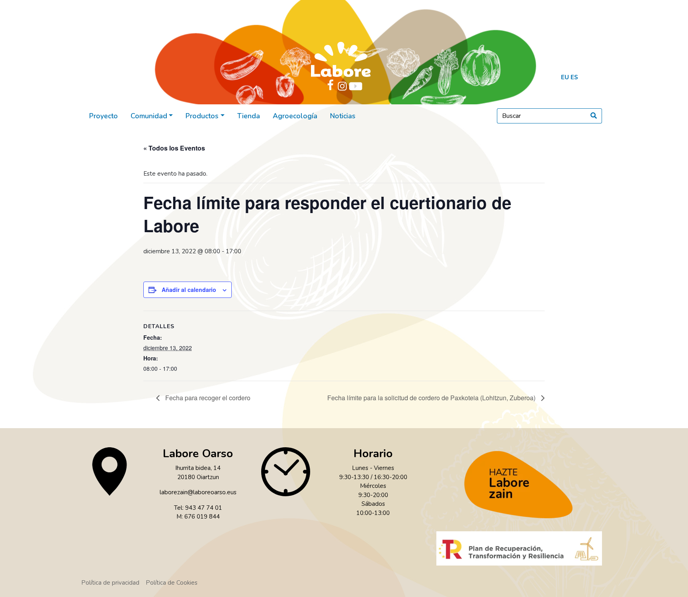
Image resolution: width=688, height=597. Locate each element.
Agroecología (295, 116)
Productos (202, 116)
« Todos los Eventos (174, 148)
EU (565, 77)
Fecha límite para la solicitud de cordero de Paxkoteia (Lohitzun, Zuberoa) (432, 397)
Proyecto (103, 116)
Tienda (248, 116)
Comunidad (149, 116)
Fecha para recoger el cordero (207, 397)
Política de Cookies (171, 583)
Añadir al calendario (189, 290)
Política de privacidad (110, 583)
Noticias (343, 116)
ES (574, 77)
